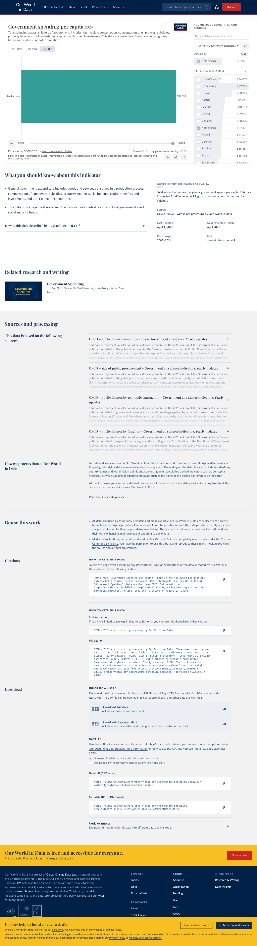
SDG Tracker (138, 915)
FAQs (101, 895)
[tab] (17, 49)
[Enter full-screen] (184, 157)
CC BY (183, 151)
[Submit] (206, 7)
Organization (181, 887)
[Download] (167, 157)
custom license (24, 891)
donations (57, 930)
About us (178, 880)
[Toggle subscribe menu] (216, 7)
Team (176, 900)
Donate (231, 7)
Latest (83, 7)
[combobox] (186, 7)
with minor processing (190, 214)
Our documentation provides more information (118, 748)
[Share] (175, 157)
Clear (244, 54)
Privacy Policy (117, 938)
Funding (178, 893)
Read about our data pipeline (107, 497)
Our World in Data (25, 7)
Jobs (175, 907)
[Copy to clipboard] (219, 580)
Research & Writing (227, 880)
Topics (135, 880)
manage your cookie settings (145, 938)
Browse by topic (54, 7)
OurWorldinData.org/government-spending (155, 151)
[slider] (173, 144)
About (117, 7)
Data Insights (139, 893)
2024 (182, 143)
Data (72, 7)
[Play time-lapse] (11, 143)
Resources (98, 7)
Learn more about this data (57, 151)
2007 (21, 143)
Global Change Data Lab (61, 874)
